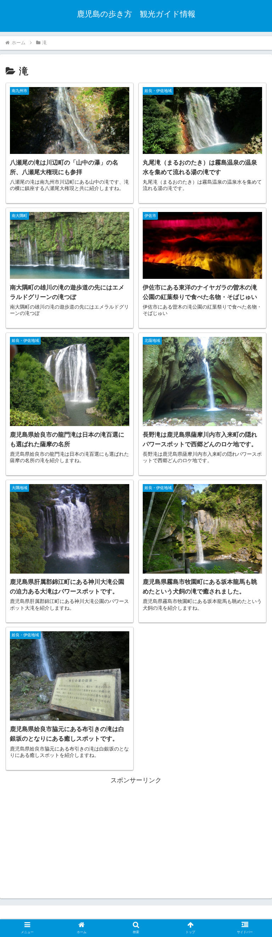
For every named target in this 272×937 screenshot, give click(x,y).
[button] (251, 704)
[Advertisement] (136, 835)
